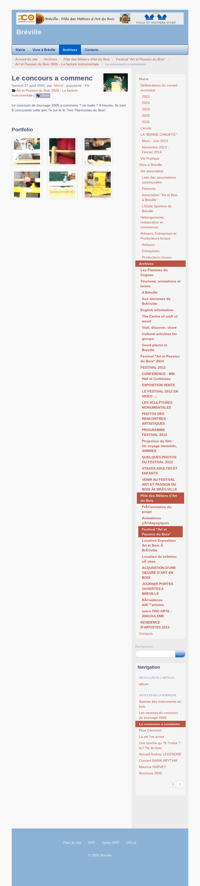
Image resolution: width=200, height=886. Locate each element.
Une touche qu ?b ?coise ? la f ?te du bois (159, 745)
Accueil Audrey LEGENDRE (160, 754)
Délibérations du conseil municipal (158, 87)
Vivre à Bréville (43, 50)
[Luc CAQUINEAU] (62, 151)
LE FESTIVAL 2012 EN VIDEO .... (160, 393)
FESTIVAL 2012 (153, 367)
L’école (145, 128)
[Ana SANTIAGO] (27, 151)
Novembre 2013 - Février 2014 (155, 149)
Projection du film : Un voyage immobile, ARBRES (159, 446)
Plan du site (72, 843)
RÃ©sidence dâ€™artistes (153, 602)
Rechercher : (145, 646)
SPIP (91, 843)
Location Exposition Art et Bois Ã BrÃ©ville (159, 545)
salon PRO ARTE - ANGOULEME (157, 613)
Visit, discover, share (159, 327)
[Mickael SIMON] (97, 184)
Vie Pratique (149, 158)
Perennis (149, 189)
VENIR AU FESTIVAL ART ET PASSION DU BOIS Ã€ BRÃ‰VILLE (159, 484)
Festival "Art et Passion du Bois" (140, 59)
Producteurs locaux (157, 257)
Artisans (148, 245)
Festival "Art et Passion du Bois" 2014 (160, 358)
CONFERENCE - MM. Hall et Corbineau (159, 376)
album (45, 95)
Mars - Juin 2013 (155, 141)
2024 (146, 109)
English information (156, 310)
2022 (146, 96)
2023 (146, 103)
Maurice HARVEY (152, 767)
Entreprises (151, 251)
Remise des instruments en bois (160, 704)
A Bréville (150, 292)
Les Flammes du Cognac (154, 272)
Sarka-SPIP (111, 843)
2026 (146, 122)
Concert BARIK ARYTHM (158, 760)
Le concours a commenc (159, 724)
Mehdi (58, 85)
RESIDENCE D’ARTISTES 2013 (155, 624)
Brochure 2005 (150, 773)
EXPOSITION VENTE (158, 385)
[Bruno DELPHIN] (27, 184)
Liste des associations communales (159, 179)
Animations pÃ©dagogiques (155, 520)
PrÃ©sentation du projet (156, 509)
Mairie (20, 50)
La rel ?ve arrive (151, 737)
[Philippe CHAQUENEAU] (97, 151)
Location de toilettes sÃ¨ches (159, 559)
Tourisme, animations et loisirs (160, 283)
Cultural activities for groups (159, 336)
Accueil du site (26, 59)
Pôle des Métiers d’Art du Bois (86, 59)
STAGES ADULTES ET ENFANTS (160, 470)
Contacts (91, 50)
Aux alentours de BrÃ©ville (156, 301)
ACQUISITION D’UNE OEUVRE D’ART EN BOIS (159, 572)
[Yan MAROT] (62, 184)
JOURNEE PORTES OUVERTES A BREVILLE (157, 589)
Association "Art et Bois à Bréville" (160, 197)
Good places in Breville (154, 347)
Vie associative (151, 171)
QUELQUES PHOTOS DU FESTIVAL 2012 (159, 459)
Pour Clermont (150, 730)
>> (180, 654)
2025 (146, 115)
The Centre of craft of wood (160, 318)
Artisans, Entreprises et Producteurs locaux (158, 235)
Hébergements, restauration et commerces (152, 222)
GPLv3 (131, 843)
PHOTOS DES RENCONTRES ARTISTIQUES (154, 418)
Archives (70, 50)
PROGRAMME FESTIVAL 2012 (154, 432)
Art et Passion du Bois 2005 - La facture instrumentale (57, 64)
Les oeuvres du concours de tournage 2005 (158, 715)
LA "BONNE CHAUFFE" (158, 134)
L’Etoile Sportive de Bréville (156, 208)
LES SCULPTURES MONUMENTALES (157, 405)
